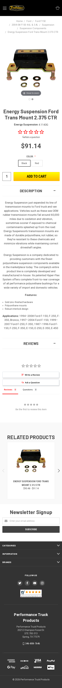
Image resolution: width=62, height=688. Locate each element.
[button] (31, 190)
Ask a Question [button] (32, 382)
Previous (3, 470)
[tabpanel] (31, 470)
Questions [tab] (28, 389)
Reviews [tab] (8, 389)
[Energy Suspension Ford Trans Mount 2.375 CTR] (30, 99)
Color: (30, 156)
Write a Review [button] (32, 374)
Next (58, 470)
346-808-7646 (32, 643)
